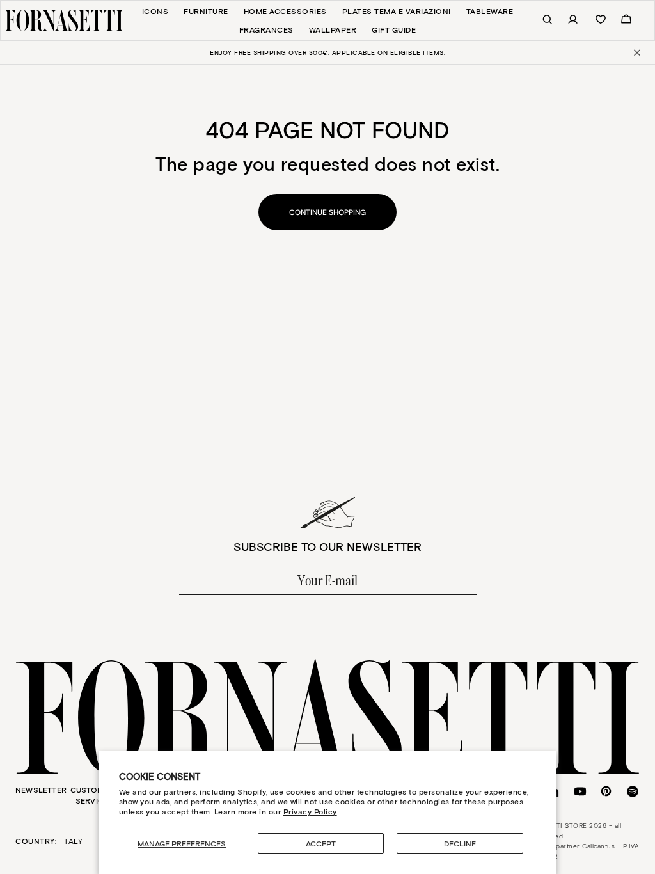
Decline (460, 843)
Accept (321, 843)
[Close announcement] (636, 52)
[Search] (540, 20)
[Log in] (566, 20)
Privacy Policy (310, 811)
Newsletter (41, 789)
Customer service (92, 795)
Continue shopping (327, 212)
